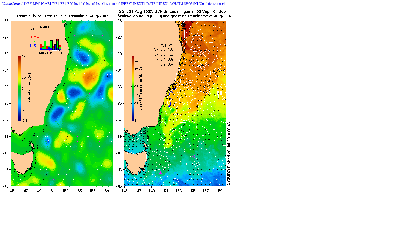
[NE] (55, 3)
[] (12, 3)
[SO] (70, 3)
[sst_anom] (112, 3)
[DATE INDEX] (156, 3)
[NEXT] (139, 3)
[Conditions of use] (212, 3)
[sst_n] (90, 3)
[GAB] (46, 3)
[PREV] (126, 3)
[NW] (28, 3)
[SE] (62, 3)
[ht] (82, 3)
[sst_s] (100, 3)
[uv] (77, 3)
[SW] (36, 3)
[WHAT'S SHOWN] (183, 3)
